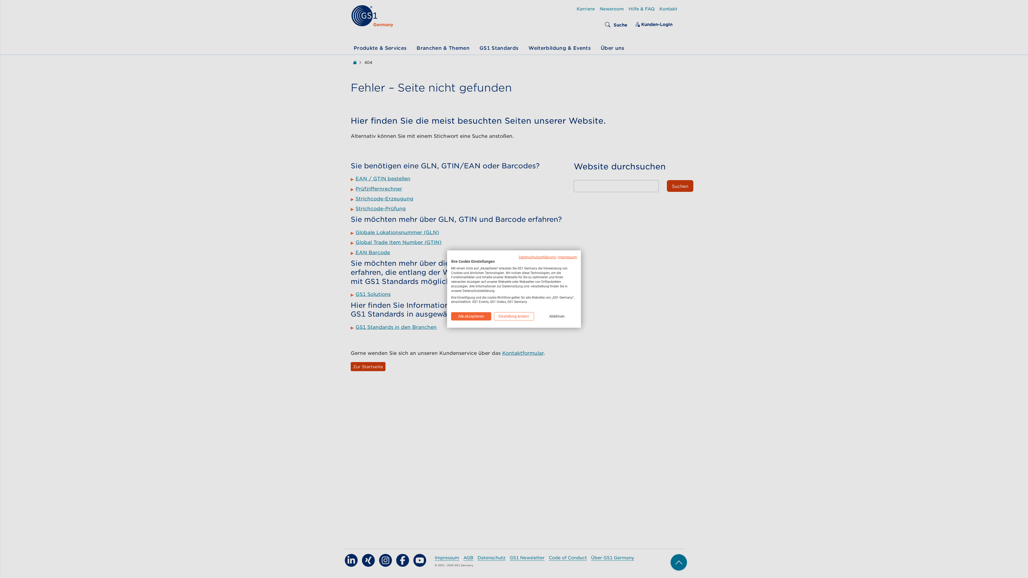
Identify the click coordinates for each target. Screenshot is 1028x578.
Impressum (567, 257)
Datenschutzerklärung (537, 257)
